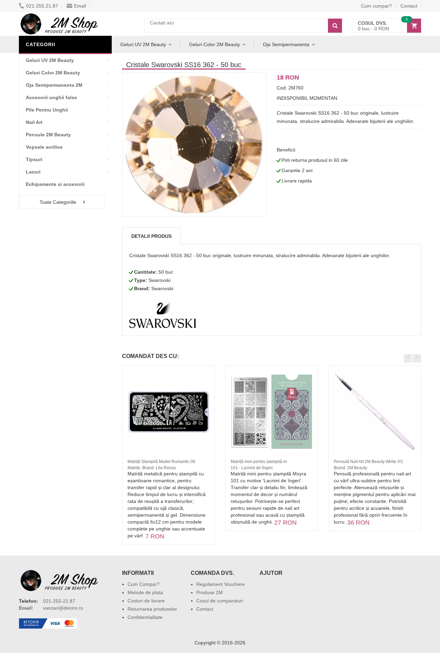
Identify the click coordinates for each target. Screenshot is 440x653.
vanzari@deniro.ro (63, 608)
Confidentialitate (145, 617)
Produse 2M (209, 592)
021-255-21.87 (59, 601)
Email (80, 6)
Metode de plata (145, 592)
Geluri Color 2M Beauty (214, 44)
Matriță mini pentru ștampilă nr (259, 461)
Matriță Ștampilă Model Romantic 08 (161, 461)
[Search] (335, 26)
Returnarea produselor (152, 609)
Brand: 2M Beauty (350, 467)
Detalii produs (151, 236)
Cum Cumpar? (144, 584)
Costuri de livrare (146, 600)
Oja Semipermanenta (286, 44)
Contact (204, 609)
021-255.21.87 (42, 6)
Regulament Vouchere (220, 584)
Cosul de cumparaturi (219, 600)
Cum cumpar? (376, 6)
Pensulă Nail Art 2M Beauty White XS (368, 461)
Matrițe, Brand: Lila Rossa (152, 467)
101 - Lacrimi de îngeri (252, 467)
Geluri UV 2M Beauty (143, 44)
